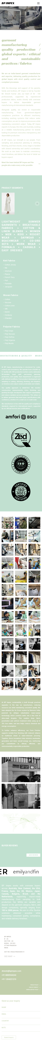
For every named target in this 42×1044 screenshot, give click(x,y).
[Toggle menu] (38, 3)
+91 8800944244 (9, 975)
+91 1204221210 (9, 979)
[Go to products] (37, 203)
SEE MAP (8, 956)
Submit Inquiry (8, 1037)
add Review (33, 855)
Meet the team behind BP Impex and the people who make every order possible (18, 163)
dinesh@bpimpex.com (11, 971)
